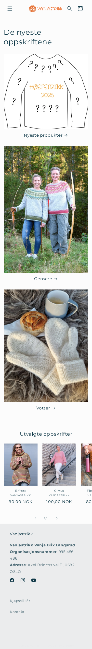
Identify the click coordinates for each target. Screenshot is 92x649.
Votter (43, 408)
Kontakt (17, 612)
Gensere (43, 278)
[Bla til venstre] (35, 518)
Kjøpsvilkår (20, 601)
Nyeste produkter (43, 135)
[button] (9, 8)
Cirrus (59, 491)
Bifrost (20, 491)
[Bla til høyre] (57, 518)
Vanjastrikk (38, 645)
